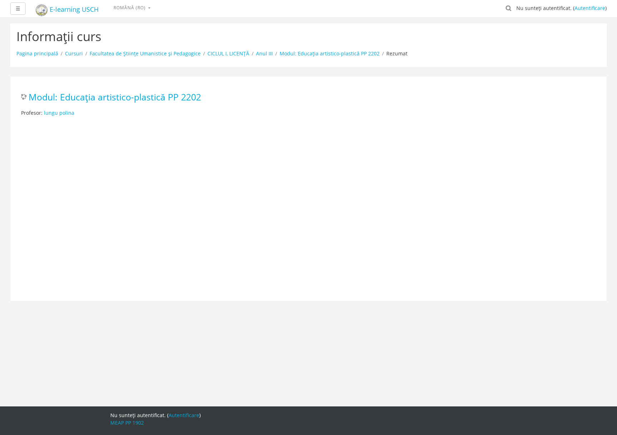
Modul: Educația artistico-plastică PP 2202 (330, 53)
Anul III (264, 53)
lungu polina (59, 112)
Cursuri (74, 53)
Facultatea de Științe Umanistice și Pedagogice (145, 53)
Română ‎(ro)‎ (130, 8)
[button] (508, 8)
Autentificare (590, 8)
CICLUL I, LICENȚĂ (228, 53)
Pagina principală (37, 53)
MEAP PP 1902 (127, 422)
